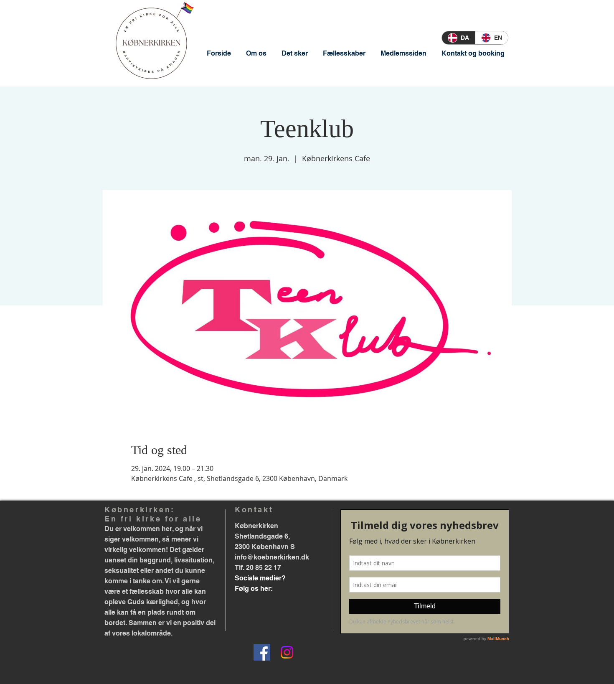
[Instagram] (287, 652)
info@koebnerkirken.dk (272, 557)
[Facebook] (262, 652)
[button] (256, 53)
